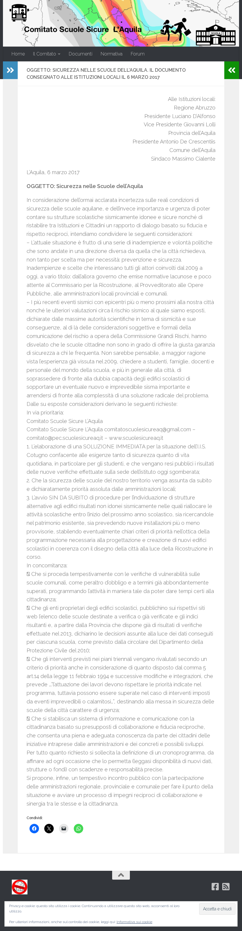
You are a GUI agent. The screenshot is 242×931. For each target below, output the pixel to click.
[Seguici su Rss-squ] (226, 887)
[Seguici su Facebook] (215, 887)
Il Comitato (44, 54)
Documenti (80, 54)
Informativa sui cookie (134, 922)
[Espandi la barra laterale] (10, 70)
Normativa (111, 54)
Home (18, 54)
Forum (138, 54)
